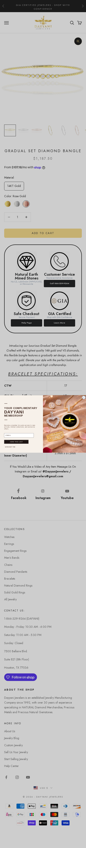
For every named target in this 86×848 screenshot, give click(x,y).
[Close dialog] (83, 397)
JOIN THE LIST (16, 442)
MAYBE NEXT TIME (10, 447)
